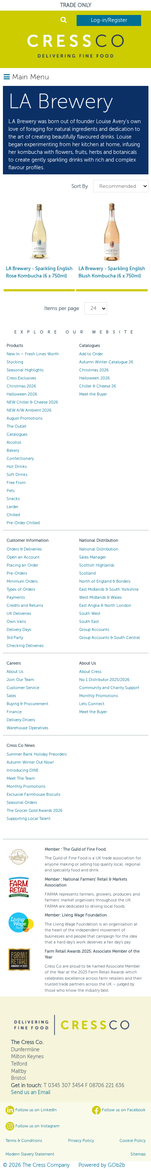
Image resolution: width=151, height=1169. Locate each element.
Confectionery (20, 458)
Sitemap (138, 1154)
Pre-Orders (17, 573)
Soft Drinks (17, 474)
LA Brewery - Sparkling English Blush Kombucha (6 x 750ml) (111, 272)
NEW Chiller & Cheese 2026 (32, 402)
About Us (15, 671)
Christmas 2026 (21, 386)
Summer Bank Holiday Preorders (37, 754)
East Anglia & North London (105, 605)
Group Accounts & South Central (109, 637)
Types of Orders (21, 589)
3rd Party (15, 637)
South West (89, 613)
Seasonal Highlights (25, 370)
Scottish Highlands (96, 565)
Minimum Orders (22, 581)
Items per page (61, 308)
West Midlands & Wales (100, 597)
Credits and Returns (25, 605)
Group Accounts (94, 629)
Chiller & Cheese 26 (97, 386)
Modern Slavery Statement (29, 1154)
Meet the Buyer (93, 394)
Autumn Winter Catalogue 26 (106, 362)
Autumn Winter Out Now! (30, 762)
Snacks (13, 498)
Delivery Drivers (21, 720)
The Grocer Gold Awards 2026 (35, 810)
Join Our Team (20, 679)
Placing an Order (22, 565)
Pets (11, 490)
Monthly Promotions (98, 695)
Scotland (87, 573)
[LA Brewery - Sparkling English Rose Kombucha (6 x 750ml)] (39, 231)
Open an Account (23, 557)
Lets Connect (91, 703)
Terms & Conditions (23, 1140)
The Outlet (16, 426)
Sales (11, 695)
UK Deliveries (19, 613)
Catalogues (17, 434)
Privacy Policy (81, 1140)
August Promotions (25, 418)
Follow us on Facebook (123, 1110)
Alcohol (14, 442)
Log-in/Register (109, 20)
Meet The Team (21, 778)
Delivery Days (19, 629)
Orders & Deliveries (24, 549)
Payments (16, 597)
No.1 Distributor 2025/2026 (104, 679)
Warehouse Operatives (27, 728)
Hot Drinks (17, 466)
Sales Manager (92, 557)
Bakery (13, 450)
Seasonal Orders (22, 802)
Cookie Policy (132, 1140)
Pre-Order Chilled (23, 523)
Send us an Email (30, 1092)
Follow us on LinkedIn (35, 1110)
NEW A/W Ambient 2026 (29, 410)
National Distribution (98, 549)
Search (63, 21)
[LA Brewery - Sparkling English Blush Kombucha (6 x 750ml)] (112, 231)
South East (89, 621)
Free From (16, 482)
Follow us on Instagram (36, 1126)
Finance (14, 712)
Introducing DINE (22, 770)
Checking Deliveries (25, 645)
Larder (12, 506)
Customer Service (23, 687)
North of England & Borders (104, 581)
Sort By (80, 186)
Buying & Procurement (27, 703)
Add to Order (91, 354)
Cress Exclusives (21, 378)
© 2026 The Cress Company (36, 1165)
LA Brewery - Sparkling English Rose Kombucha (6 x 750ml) (39, 272)
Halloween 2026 (22, 394)
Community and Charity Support (109, 687)
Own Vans (16, 621)
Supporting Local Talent (29, 818)
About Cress (90, 671)
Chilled (13, 514)
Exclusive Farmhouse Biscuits (33, 794)
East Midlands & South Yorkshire (109, 589)
